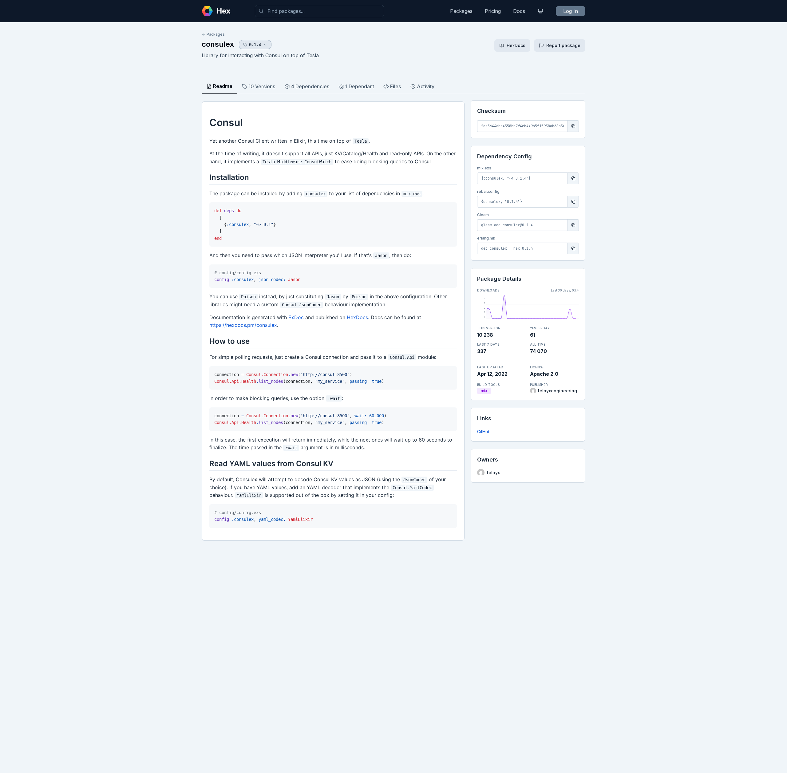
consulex (218, 44)
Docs (519, 11)
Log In (570, 11)
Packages (461, 11)
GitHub (484, 431)
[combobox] (319, 11)
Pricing (493, 11)
